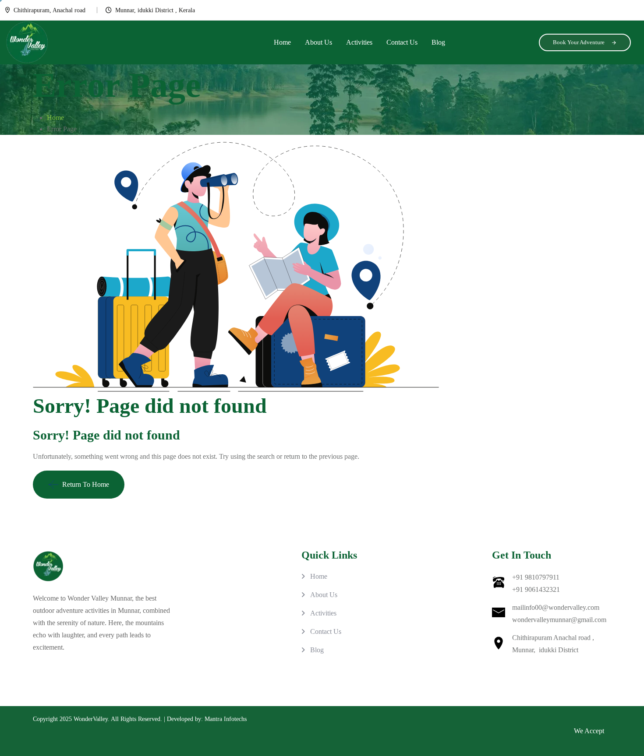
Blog (438, 42)
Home (282, 42)
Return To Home (85, 484)
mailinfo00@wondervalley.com (555, 607)
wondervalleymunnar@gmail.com (559, 619)
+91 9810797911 (535, 577)
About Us (318, 42)
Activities (359, 42)
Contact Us (402, 42)
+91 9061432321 (536, 589)
